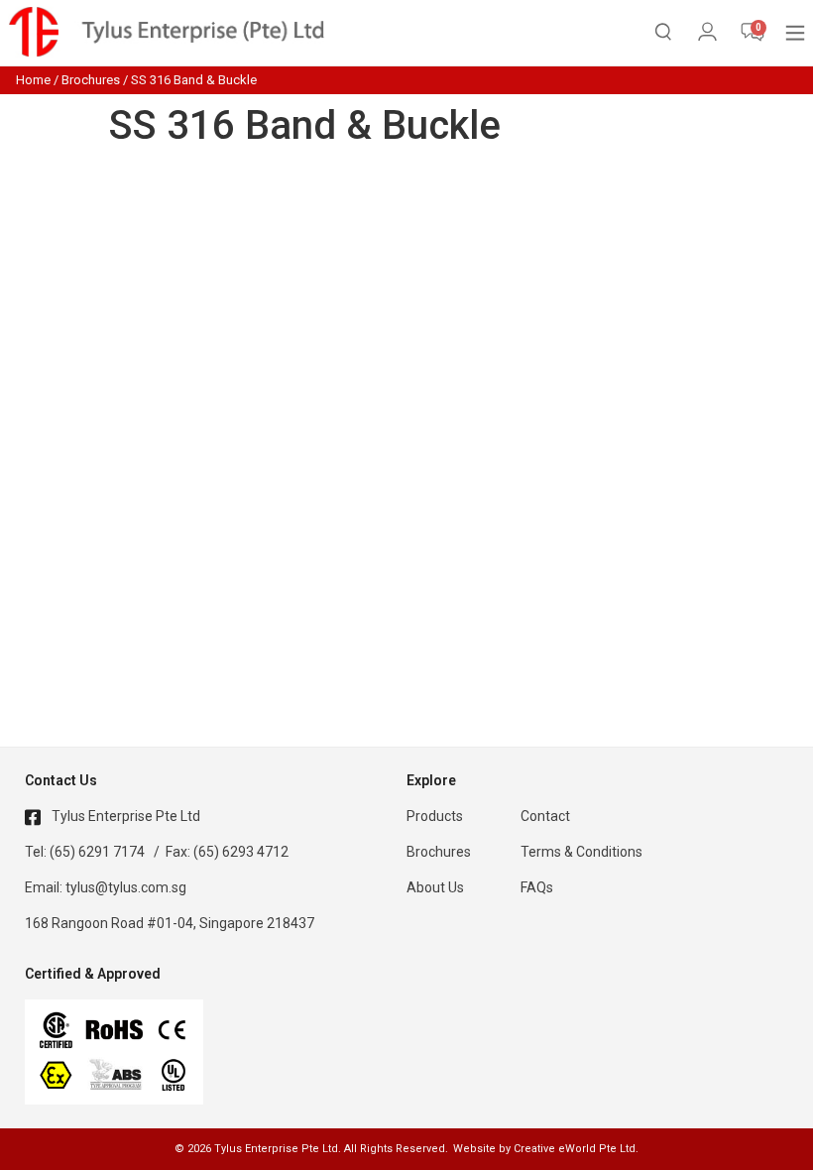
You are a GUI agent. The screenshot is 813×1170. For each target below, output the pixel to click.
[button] (795, 32)
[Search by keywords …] (663, 35)
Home (33, 79)
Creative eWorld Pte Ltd (575, 1148)
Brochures (90, 79)
